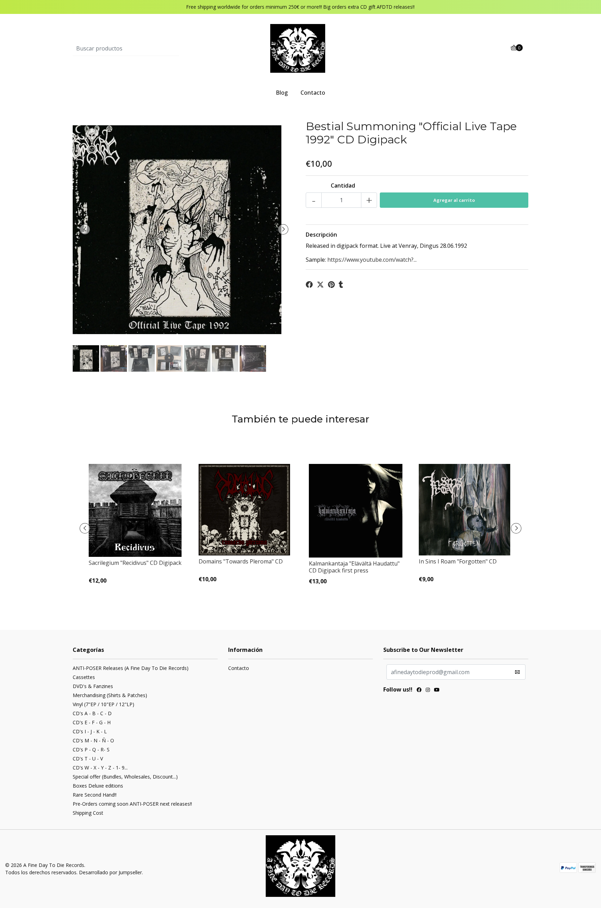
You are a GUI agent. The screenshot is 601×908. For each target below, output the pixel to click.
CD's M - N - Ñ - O (93, 740)
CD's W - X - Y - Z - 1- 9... (100, 767)
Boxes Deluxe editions (98, 785)
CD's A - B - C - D (92, 713)
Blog (282, 92)
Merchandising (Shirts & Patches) (110, 695)
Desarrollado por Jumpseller (110, 872)
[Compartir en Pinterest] (331, 284)
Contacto (312, 92)
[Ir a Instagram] (428, 690)
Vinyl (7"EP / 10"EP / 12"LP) (103, 704)
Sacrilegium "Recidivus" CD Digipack (135, 563)
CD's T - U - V (88, 758)
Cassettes (84, 677)
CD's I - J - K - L (90, 731)
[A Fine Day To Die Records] (300, 48)
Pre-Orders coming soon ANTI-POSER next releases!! (132, 803)
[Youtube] (437, 690)
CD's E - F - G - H (92, 722)
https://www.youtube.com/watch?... (372, 259)
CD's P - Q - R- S (91, 749)
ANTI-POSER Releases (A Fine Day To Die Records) (131, 668)
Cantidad (343, 185)
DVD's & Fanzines (93, 686)
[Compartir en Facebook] (309, 284)
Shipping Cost (88, 813)
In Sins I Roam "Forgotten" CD (458, 561)
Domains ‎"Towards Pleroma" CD (241, 561)
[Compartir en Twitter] (320, 284)
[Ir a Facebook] (419, 690)
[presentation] (85, 229)
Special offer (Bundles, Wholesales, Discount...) (125, 776)
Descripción (321, 234)
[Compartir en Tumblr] (341, 284)
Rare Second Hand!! (95, 794)
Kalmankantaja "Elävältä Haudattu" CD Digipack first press (354, 567)
